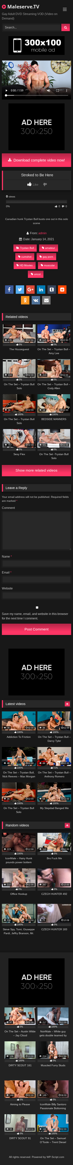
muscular (49, 265)
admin (42, 233)
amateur (50, 247)
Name (7, 556)
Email (6, 572)
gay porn (48, 256)
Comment (8, 507)
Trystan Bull (27, 247)
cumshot (26, 256)
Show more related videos (36, 470)
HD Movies (26, 265)
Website (7, 588)
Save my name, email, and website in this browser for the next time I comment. (35, 616)
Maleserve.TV (22, 6)
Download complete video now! (38, 160)
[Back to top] (61, 1154)
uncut (37, 274)
